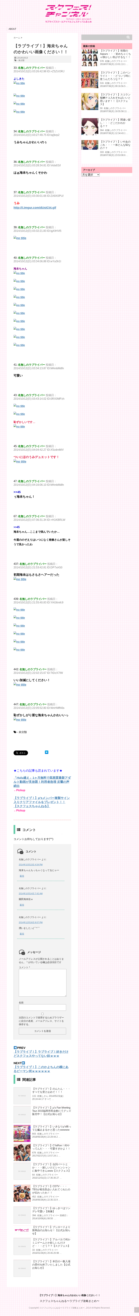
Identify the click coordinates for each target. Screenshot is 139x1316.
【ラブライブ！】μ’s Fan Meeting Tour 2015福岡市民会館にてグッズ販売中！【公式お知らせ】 (51, 1110)
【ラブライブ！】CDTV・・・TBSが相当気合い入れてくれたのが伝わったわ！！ (51, 1189)
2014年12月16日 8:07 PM (31, 922)
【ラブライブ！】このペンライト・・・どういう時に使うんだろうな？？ (115, 75)
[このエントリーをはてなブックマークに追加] (46, 752)
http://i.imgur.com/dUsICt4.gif (35, 207)
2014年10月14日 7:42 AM (31, 893)
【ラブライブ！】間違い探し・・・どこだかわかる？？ (115, 123)
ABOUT (12, 29)
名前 (21, 1002)
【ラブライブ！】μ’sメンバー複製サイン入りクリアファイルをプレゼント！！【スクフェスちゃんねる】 (42, 802)
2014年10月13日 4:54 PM (31, 864)
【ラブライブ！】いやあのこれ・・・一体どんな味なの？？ (115, 144)
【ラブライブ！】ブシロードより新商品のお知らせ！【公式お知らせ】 (51, 1230)
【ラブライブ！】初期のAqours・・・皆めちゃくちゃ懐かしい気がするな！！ (115, 54)
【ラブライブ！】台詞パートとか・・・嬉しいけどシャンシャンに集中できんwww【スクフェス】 (51, 1167)
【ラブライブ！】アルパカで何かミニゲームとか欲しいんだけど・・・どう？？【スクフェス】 (51, 1242)
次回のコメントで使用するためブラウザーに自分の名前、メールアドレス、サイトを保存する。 (41, 1021)
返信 (22, 876)
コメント (24, 967)
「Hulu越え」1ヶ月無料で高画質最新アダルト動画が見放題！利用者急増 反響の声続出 (42, 782)
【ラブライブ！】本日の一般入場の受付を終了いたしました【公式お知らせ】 (51, 1264)
